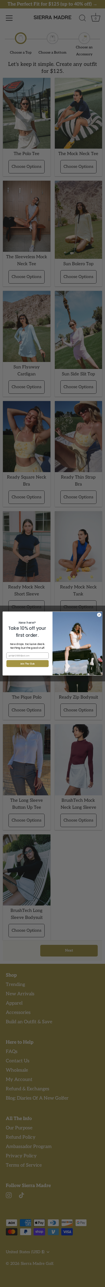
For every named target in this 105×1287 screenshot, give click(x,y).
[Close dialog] (99, 615)
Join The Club (27, 663)
